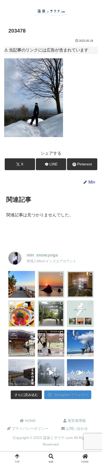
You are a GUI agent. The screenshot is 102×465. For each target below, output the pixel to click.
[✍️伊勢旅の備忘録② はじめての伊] (51, 313)
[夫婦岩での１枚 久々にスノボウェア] (21, 284)
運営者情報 (76, 421)
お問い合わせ (76, 428)
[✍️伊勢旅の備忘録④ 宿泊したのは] (80, 284)
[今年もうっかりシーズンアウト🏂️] (80, 343)
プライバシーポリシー (29, 428)
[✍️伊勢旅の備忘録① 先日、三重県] (80, 313)
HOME (30, 421)
